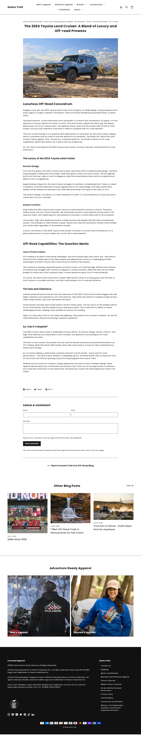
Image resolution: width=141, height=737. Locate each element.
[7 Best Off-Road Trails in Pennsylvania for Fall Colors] (71, 508)
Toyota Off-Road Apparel (67, 358)
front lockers (84, 262)
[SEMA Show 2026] (27, 513)
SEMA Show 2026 (17, 539)
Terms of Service (92, 450)
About (77, 9)
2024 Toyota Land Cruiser (32, 22)
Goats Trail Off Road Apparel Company (58, 22)
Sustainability (107, 698)
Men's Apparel (44, 4)
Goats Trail (15, 7)
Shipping (104, 669)
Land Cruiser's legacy (106, 134)
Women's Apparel (64, 4)
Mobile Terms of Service (111, 684)
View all (130, 485)
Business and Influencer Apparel (115, 677)
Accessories (96, 4)
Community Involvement (112, 701)
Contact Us (106, 666)
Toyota (88, 22)
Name (25, 410)
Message (26, 421)
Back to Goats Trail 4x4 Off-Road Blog (72, 465)
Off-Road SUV (79, 22)
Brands (80, 4)
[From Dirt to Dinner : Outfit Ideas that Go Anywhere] (113, 506)
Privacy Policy (74, 450)
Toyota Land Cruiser (100, 22)
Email (73, 410)
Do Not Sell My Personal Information (111, 689)
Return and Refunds (109, 673)
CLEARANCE (64, 9)
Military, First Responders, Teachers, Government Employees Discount (112, 707)
